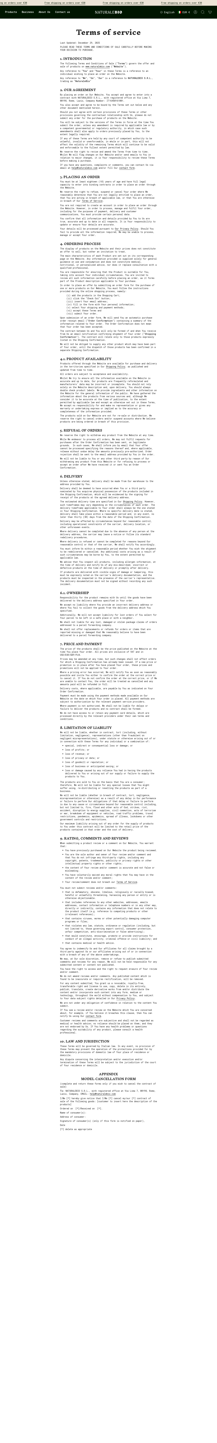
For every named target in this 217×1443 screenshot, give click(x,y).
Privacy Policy (125, 998)
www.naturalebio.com (97, 66)
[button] (11, 12)
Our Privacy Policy (126, 228)
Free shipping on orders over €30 (64, 2)
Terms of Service (92, 200)
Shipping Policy (132, 501)
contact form (127, 167)
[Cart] (210, 12)
